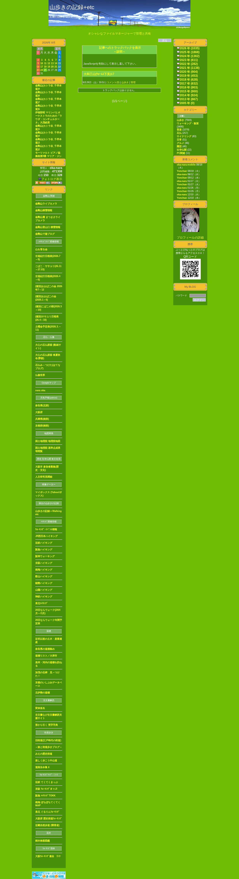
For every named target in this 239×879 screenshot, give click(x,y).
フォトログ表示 (51, 179)
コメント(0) (112, 82)
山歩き (125, 82)
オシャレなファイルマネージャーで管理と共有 (119, 33)
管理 (133, 82)
